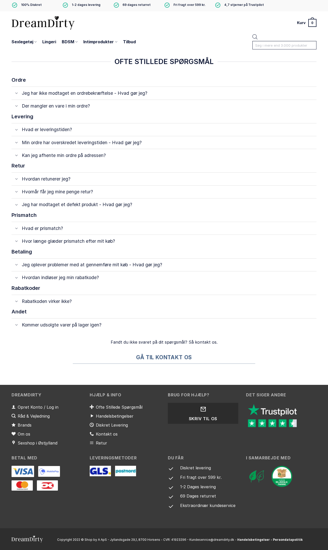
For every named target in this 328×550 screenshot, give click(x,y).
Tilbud (129, 41)
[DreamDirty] (44, 23)
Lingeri (49, 41)
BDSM (68, 41)
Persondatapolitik (288, 540)
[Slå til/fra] (17, 93)
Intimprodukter (98, 41)
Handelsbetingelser (253, 540)
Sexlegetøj (22, 41)
